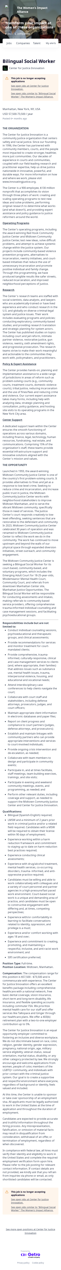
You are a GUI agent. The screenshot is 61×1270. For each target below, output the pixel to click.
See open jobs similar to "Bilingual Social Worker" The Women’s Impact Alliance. (33, 95)
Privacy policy (23, 1262)
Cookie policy (38, 1262)
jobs (9, 43)
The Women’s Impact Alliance (32, 10)
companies (23, 43)
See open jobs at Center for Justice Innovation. (30, 87)
